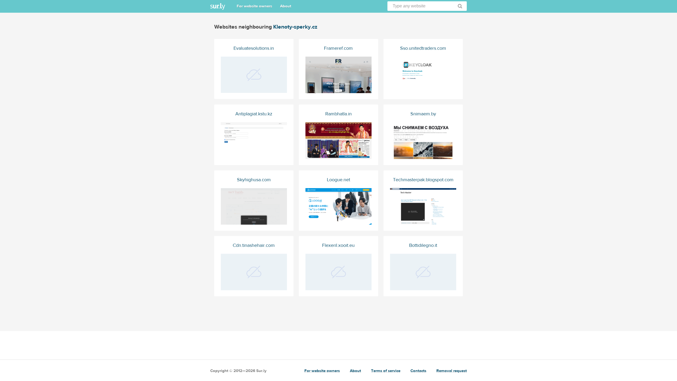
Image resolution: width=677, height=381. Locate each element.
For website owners (254, 6)
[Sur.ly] (217, 6)
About (285, 6)
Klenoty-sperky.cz (295, 26)
